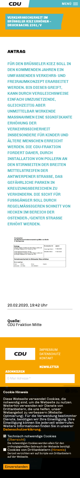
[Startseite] (20, 354)
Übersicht (16, 440)
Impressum (48, 350)
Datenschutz (49, 354)
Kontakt (46, 358)
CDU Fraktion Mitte (24, 324)
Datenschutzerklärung (22, 429)
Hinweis (58, 450)
